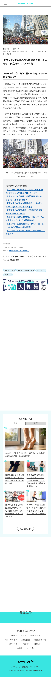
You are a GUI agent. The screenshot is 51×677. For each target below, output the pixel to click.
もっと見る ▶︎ (25, 528)
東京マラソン (8, 270)
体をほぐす (35, 635)
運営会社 (25, 667)
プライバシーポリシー (16, 670)
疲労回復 (26, 639)
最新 (15, 423)
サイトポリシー (34, 667)
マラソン (7, 275)
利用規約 (29, 670)
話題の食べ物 (40, 639)
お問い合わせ (15, 667)
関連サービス (37, 670)
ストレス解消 (11, 639)
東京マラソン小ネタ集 (25, 270)
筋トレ (14, 635)
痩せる (27, 643)
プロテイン (14, 643)
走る (24, 635)
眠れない (38, 643)
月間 (36, 423)
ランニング (40, 270)
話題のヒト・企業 (26, 648)
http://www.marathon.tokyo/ (19, 251)
